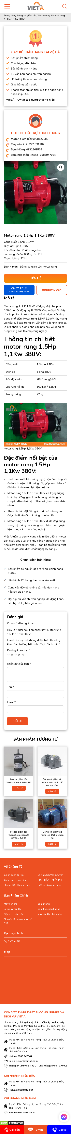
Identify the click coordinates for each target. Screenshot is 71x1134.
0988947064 (52, 290)
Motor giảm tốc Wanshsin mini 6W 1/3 (18, 781)
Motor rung (44, 15)
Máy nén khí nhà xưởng (50, 914)
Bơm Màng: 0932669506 (26, 149)
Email (11, 702)
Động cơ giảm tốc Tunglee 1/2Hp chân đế (52, 835)
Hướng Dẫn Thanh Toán (17, 885)
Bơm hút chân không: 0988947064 (33, 155)
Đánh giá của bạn (18, 650)
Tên (10, 687)
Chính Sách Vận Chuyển (50, 874)
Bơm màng (43, 903)
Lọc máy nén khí (12, 909)
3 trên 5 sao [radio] (15, 655)
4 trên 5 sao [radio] (19, 655)
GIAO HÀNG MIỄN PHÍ (49, 880)
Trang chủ (9, 15)
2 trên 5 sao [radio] (12, 655)
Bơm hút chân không (48, 909)
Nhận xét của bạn (19, 664)
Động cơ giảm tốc (26, 15)
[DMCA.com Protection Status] (12, 1123)
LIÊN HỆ (19, 788)
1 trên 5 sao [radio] (8, 655)
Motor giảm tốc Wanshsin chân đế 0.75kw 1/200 (18, 835)
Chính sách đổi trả (13, 874)
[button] (60, 167)
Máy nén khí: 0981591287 (27, 144)
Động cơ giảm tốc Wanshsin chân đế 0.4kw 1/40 (52, 782)
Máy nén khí (10, 903)
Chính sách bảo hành (15, 880)
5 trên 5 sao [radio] (22, 655)
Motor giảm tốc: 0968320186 (29, 139)
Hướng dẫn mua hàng (49, 885)
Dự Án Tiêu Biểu (12, 941)
